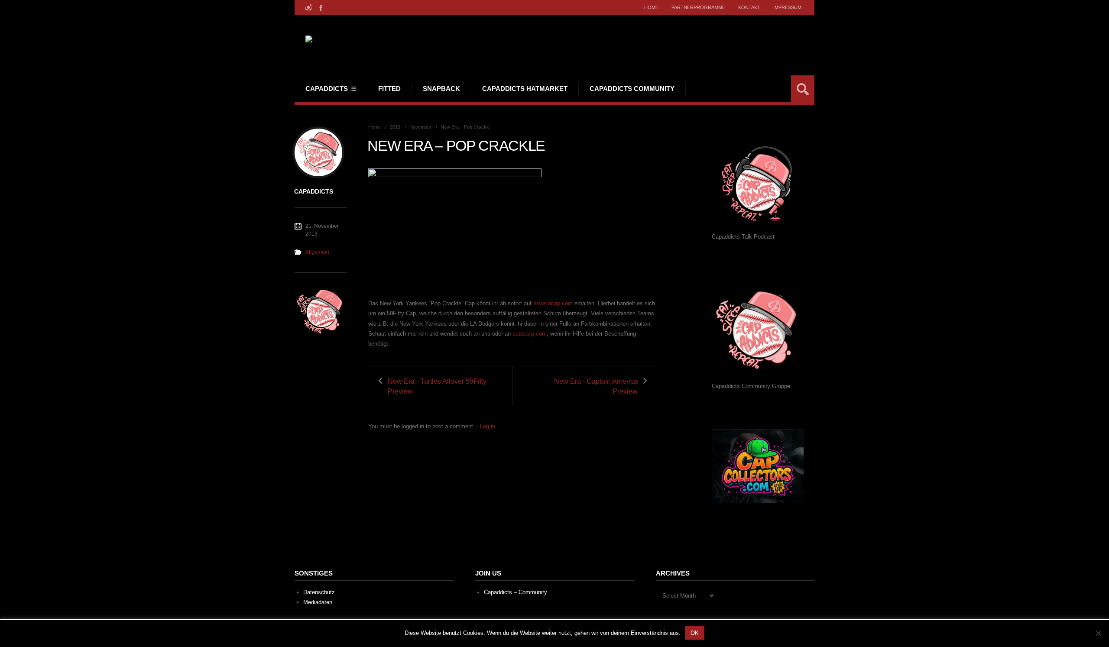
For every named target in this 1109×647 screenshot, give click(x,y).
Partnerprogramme (698, 7)
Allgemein (317, 252)
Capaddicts (326, 88)
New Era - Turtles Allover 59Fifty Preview (437, 386)
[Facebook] (320, 7)
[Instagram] (308, 7)
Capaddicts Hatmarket (524, 88)
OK (695, 633)
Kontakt (749, 7)
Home (651, 7)
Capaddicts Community (632, 88)
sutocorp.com (529, 333)
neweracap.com (553, 303)
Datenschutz (319, 592)
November (420, 126)
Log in (487, 426)
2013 (395, 126)
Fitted (389, 88)
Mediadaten (317, 602)
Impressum (787, 7)
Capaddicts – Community (515, 592)
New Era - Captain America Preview (596, 386)
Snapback (441, 88)
